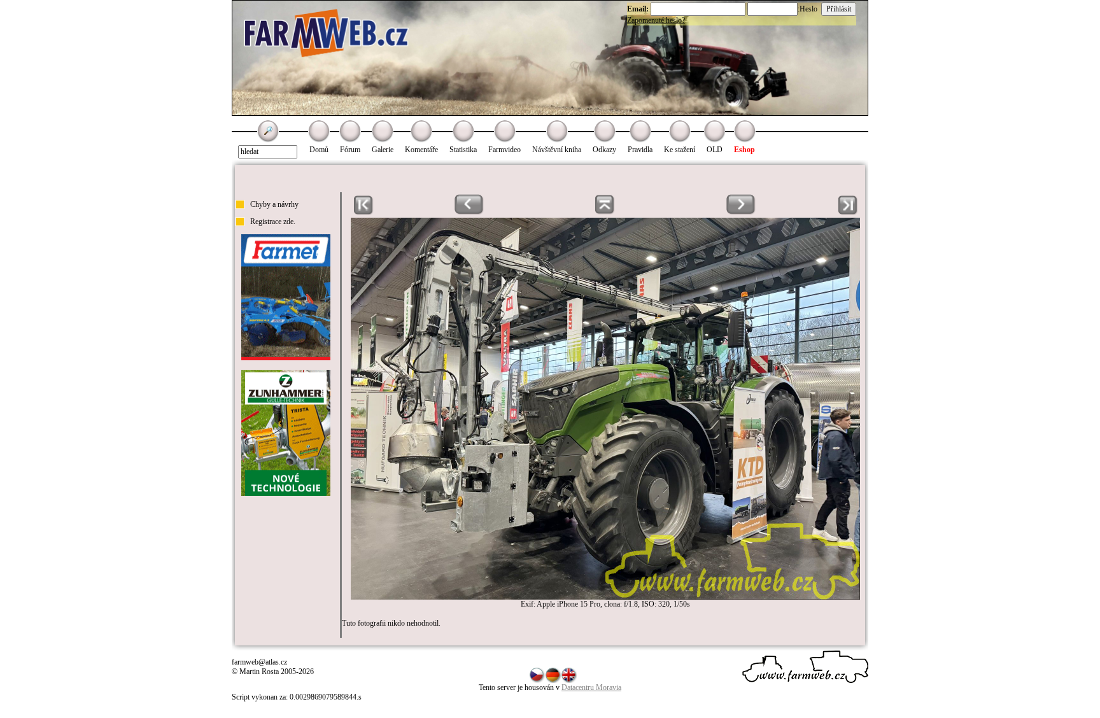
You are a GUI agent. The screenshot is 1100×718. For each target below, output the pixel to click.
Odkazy (604, 149)
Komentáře (421, 149)
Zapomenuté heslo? (656, 20)
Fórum (350, 149)
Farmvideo (504, 149)
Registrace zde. (272, 221)
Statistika (463, 149)
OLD (715, 149)
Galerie (382, 149)
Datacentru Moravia (591, 687)
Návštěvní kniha (556, 149)
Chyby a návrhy (274, 204)
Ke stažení (679, 149)
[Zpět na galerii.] (605, 212)
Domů (318, 149)
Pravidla (640, 149)
